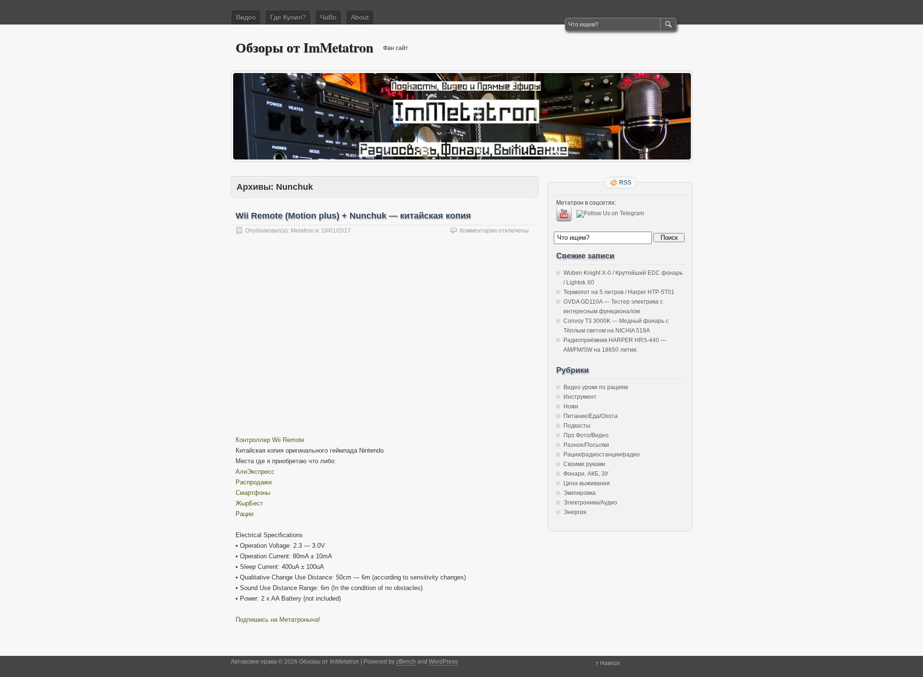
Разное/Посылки (586, 445)
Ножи (570, 406)
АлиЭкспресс (255, 471)
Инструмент (580, 397)
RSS (625, 182)
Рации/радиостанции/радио (601, 454)
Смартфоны (253, 492)
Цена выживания (586, 483)
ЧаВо (328, 17)
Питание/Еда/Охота (590, 416)
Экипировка (579, 493)
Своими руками (584, 464)
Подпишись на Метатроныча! (278, 619)
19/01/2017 (336, 230)
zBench (406, 661)
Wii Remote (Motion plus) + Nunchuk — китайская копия (353, 216)
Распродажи (254, 482)
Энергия (574, 512)
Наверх (610, 663)
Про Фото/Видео (586, 435)
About (360, 17)
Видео (246, 17)
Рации (244, 513)
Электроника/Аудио (590, 502)
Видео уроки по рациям (595, 387)
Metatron (302, 230)
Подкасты (576, 425)
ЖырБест (249, 503)
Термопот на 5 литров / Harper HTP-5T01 (618, 292)
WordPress (443, 661)
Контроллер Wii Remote (270, 439)
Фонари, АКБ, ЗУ (586, 473)
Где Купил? (288, 17)
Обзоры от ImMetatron (305, 47)
